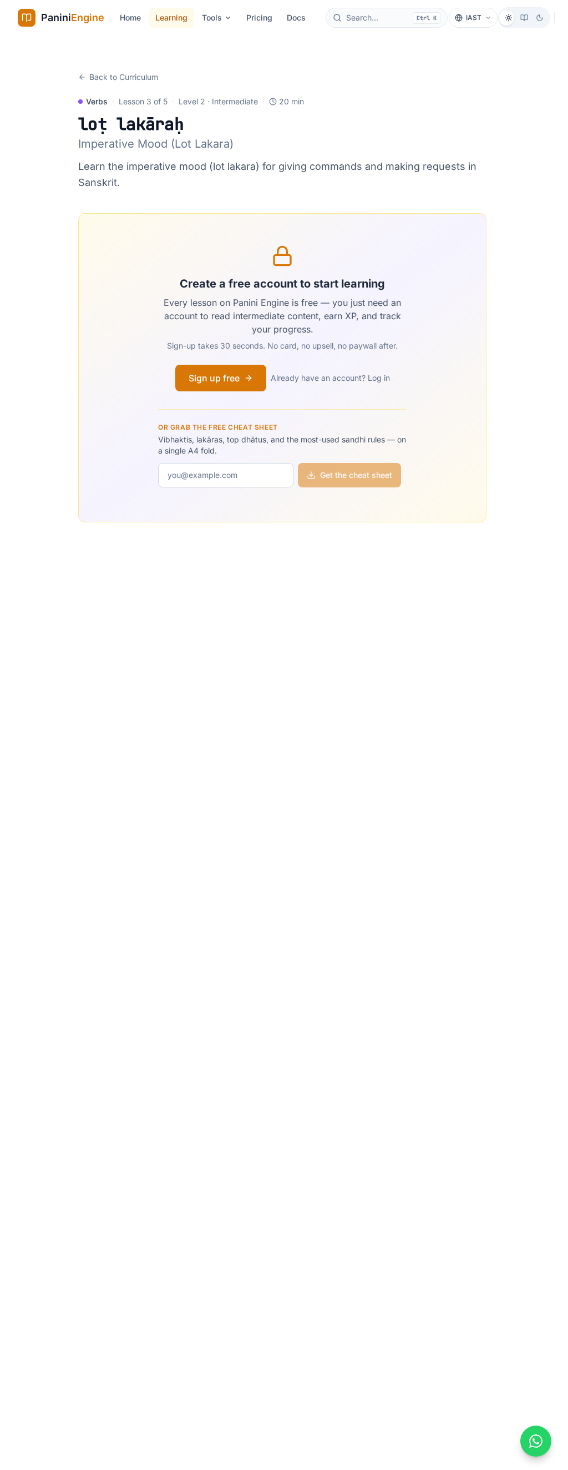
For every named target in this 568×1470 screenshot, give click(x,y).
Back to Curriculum (123, 77)
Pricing (259, 17)
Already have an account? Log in (330, 377)
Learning (171, 17)
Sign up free (214, 378)
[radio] (508, 18)
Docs (296, 17)
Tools (212, 17)
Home (130, 17)
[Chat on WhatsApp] (535, 1441)
